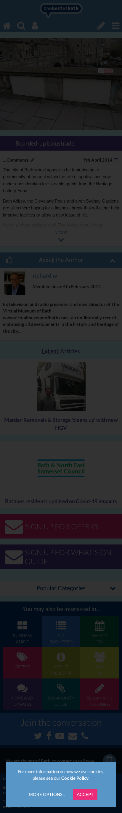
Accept (85, 794)
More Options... (47, 794)
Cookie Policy (75, 778)
